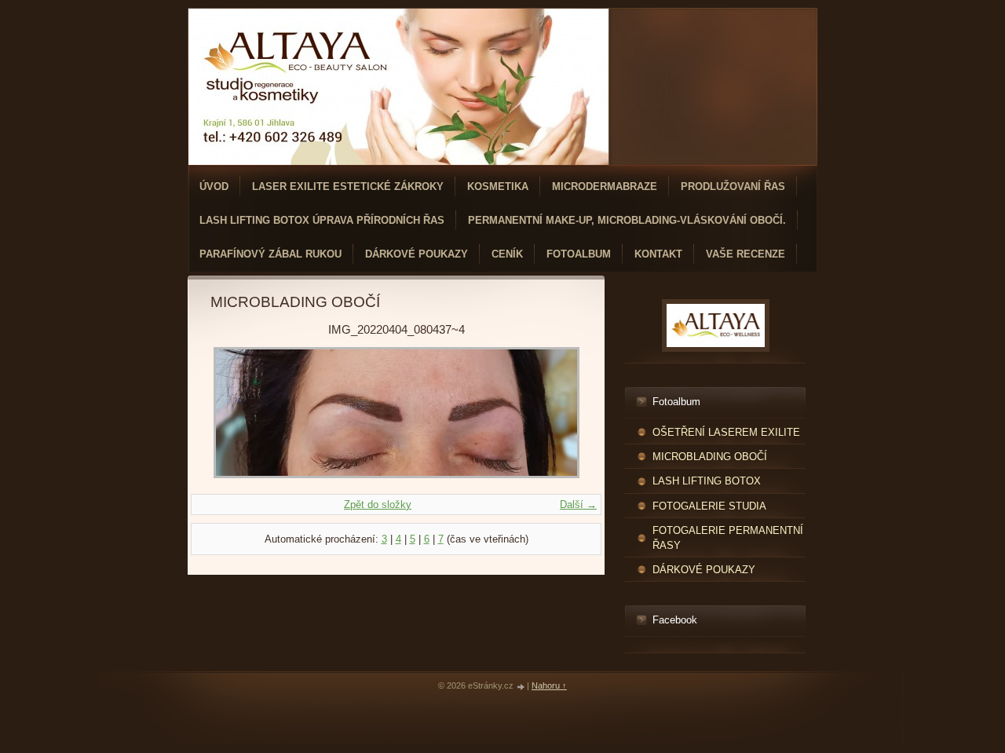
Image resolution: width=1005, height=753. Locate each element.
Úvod (213, 186)
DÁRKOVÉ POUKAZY (416, 254)
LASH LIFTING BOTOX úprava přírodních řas (321, 220)
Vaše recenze (745, 254)
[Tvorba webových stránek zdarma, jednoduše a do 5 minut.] (521, 686)
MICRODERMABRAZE (604, 186)
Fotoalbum (578, 254)
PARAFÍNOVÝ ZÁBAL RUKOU (270, 254)
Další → (578, 504)
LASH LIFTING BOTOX (706, 481)
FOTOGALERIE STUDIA (709, 506)
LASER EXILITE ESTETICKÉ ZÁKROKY (348, 186)
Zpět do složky (377, 504)
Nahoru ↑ (549, 685)
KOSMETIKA (497, 186)
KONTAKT (658, 254)
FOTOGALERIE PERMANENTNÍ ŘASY (727, 538)
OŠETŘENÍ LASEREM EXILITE (726, 432)
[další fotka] (556, 412)
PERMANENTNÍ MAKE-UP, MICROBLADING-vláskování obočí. (627, 220)
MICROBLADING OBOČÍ (709, 456)
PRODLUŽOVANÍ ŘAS (733, 186)
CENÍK (507, 254)
